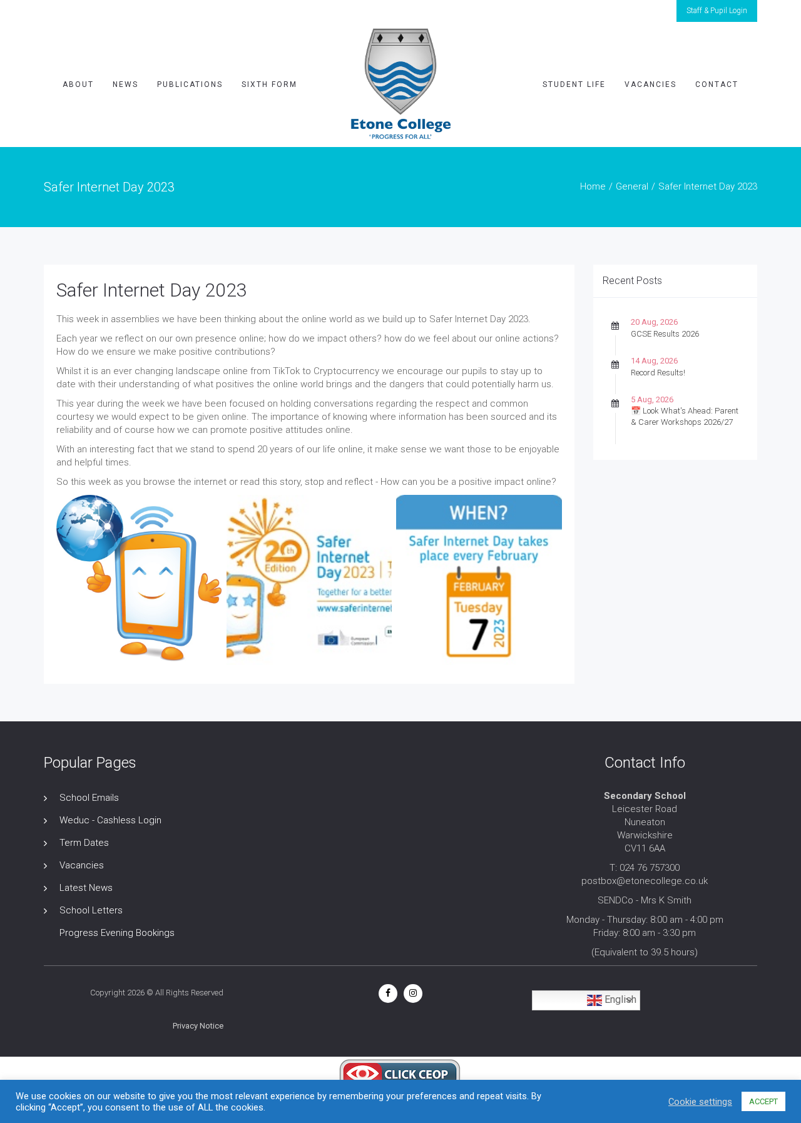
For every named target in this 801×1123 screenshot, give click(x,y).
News (125, 84)
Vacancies (650, 84)
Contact (716, 84)
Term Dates (84, 842)
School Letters (91, 910)
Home (593, 186)
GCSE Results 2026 (665, 333)
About (78, 84)
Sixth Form (269, 84)
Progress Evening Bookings (117, 932)
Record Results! (658, 372)
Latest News (86, 887)
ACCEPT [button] (763, 1101)
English (619, 999)
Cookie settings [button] (700, 1101)
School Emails (89, 797)
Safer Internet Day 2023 (151, 290)
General (632, 186)
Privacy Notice (198, 1025)
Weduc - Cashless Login (110, 820)
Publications (190, 84)
